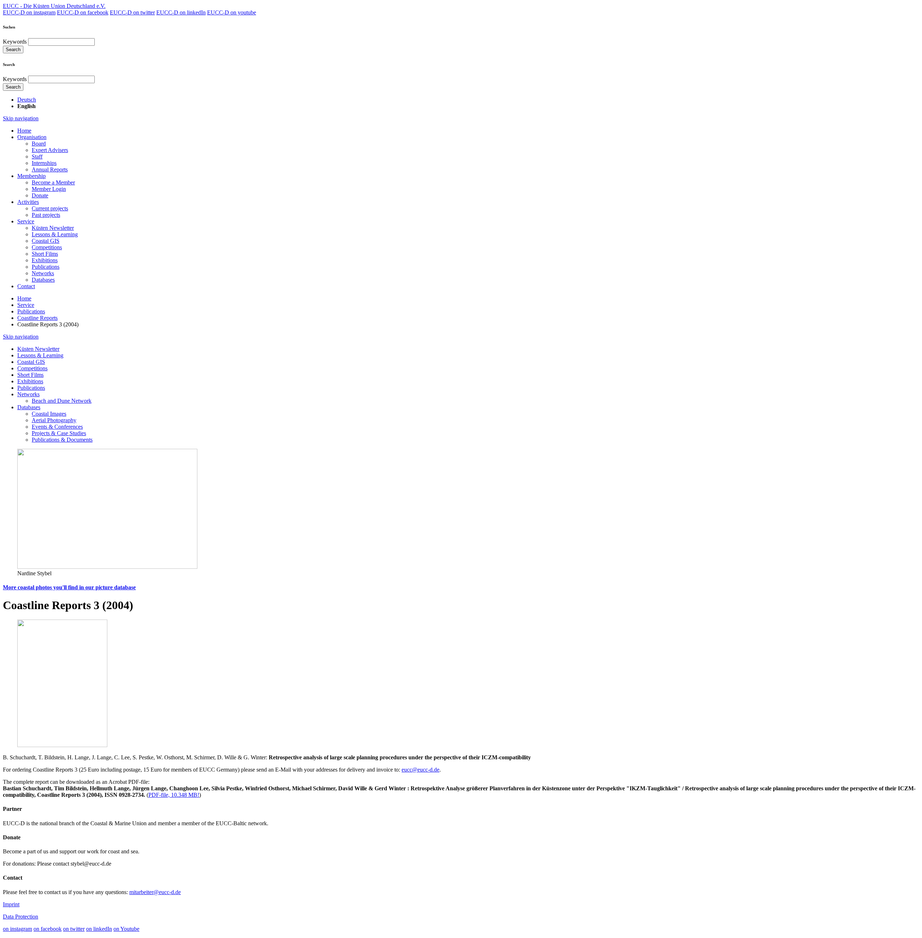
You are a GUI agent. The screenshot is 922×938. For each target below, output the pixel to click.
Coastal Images (49, 414)
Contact (26, 286)
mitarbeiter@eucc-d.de (155, 892)
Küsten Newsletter (53, 228)
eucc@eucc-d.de (420, 770)
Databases (43, 280)
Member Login (49, 189)
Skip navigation (21, 118)
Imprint (11, 904)
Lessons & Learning (55, 234)
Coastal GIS (45, 241)
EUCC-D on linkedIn (181, 12)
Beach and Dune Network (61, 401)
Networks (43, 273)
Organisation (31, 137)
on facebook (47, 929)
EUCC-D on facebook (82, 12)
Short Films (45, 254)
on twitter (74, 929)
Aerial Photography (54, 420)
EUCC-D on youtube (231, 12)
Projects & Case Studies (59, 433)
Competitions (47, 247)
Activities (28, 202)
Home (24, 131)
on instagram (17, 929)
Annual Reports (50, 169)
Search (13, 49)
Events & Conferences (57, 427)
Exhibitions (45, 260)
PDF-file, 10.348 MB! (173, 795)
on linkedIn (99, 929)
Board (39, 143)
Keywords (15, 42)
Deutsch (26, 100)
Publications (45, 267)
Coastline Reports (37, 318)
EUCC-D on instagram (29, 12)
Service (25, 221)
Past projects (46, 215)
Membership (31, 176)
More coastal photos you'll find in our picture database (69, 587)
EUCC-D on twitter (132, 12)
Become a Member (53, 182)
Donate (40, 195)
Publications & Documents (62, 440)
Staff (37, 156)
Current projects (50, 208)
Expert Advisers (50, 150)
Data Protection (20, 917)
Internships (44, 163)
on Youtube (126, 929)
